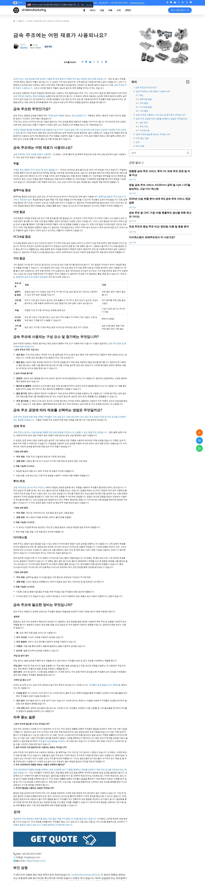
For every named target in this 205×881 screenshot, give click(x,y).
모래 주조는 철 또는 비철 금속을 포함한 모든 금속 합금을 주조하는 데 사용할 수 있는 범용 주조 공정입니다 (60, 432)
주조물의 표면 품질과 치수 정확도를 (104, 684)
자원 (110, 10)
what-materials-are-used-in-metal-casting (48, 21)
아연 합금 (144, 103)
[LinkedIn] (171, 2)
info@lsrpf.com (137, 2)
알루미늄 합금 (146, 99)
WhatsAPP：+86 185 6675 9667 (113, 2)
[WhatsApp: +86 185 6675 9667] (199, 448)
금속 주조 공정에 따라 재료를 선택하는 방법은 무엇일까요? (162, 118)
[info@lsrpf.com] (199, 440)
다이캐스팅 (144, 130)
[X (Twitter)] (179, 2)
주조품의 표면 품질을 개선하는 (52, 741)
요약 (138, 142)
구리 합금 (144, 110)
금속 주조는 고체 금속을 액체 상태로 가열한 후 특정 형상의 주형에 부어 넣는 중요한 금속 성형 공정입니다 (60, 78)
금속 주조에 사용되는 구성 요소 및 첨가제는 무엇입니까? (161, 114)
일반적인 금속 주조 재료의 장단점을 (32, 276)
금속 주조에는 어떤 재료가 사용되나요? (153, 91)
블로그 (21, 21)
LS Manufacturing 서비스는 (85, 874)
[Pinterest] (182, 2)
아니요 (89, 4)
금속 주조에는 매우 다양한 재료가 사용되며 (32, 154)
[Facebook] (187, 2)
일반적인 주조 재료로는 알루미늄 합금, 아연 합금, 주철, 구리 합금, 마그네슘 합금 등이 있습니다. (55, 818)
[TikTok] (167, 2)
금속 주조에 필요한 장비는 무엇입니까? (153, 134)
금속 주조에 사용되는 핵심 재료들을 (29, 96)
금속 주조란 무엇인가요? (146, 87)
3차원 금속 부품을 (56, 115)
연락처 (128, 10)
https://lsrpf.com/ (35, 860)
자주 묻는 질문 (142, 138)
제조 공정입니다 (79, 115)
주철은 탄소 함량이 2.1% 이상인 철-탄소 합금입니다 (36, 169)
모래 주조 (143, 122)
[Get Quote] (199, 432)
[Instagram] (191, 2)
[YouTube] (175, 2)
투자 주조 (144, 126)
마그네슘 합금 (146, 107)
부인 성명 (140, 146)
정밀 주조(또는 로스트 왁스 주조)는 (29, 487)
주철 (141, 95)
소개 (119, 10)
